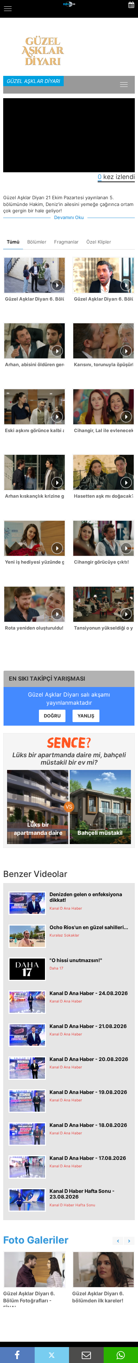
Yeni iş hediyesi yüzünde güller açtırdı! (34, 562)
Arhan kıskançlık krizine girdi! (34, 496)
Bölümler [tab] (36, 242)
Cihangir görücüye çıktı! (101, 562)
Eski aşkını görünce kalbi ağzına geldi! (34, 430)
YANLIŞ (85, 716)
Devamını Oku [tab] (69, 217)
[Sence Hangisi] (69, 742)
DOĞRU (52, 716)
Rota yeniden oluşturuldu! (34, 628)
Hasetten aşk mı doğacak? (103, 496)
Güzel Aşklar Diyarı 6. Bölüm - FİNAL (34, 299)
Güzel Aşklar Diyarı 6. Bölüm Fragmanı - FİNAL (103, 299)
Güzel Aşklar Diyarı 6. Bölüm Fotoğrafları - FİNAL (29, 1300)
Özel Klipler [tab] (98, 242)
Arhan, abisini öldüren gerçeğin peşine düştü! (34, 364)
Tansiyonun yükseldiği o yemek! (103, 628)
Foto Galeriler (35, 1240)
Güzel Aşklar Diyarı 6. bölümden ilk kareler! (98, 1296)
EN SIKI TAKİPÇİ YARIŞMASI (47, 678)
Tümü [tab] (13, 242)
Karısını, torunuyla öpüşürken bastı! (103, 364)
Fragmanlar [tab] (66, 242)
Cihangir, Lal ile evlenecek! (103, 430)
